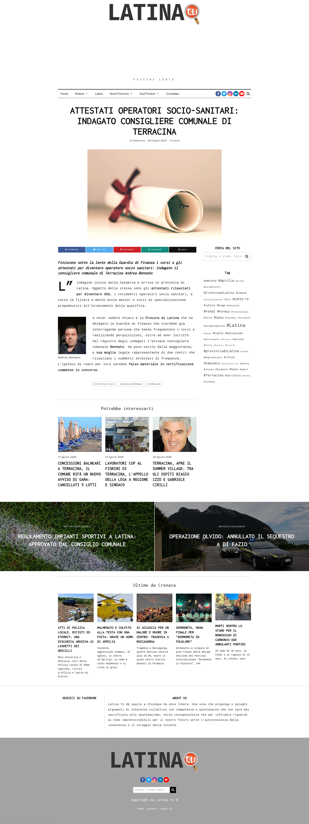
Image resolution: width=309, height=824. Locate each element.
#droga (221, 305)
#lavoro (207, 333)
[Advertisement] (154, 51)
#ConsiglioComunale (131, 384)
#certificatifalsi (104, 384)
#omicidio (238, 339)
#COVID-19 (240, 299)
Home (64, 94)
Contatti (152, 808)
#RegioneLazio (213, 357)
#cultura (209, 305)
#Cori (228, 299)
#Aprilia (226, 280)
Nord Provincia (119, 94)
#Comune (241, 292)
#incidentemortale (214, 326)
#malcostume (234, 333)
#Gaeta (219, 317)
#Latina (236, 325)
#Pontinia (219, 345)
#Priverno (230, 345)
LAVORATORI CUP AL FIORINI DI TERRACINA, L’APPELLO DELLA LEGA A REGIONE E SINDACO (126, 474)
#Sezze (233, 369)
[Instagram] (230, 93)
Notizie (79, 94)
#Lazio (218, 333)
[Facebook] (218, 93)
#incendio (230, 317)
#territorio (233, 375)
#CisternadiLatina (219, 292)
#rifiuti (229, 357)
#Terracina (154, 384)
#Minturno (226, 339)
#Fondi (209, 311)
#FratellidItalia (239, 312)
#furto (208, 317)
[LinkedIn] (236, 93)
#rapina (244, 351)
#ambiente (210, 280)
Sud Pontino (147, 94)
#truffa (246, 376)
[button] (246, 256)
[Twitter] (224, 93)
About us (166, 808)
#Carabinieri (212, 286)
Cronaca (175, 140)
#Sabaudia (212, 363)
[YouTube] (241, 93)
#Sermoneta (221, 369)
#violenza (209, 381)
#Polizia (208, 345)
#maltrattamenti (212, 339)
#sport (244, 369)
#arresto (240, 281)
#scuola (209, 369)
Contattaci (172, 94)
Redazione (138, 140)
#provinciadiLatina (221, 351)
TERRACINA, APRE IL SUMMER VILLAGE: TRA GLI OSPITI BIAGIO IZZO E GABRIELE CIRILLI (173, 474)
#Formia (223, 311)
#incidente (244, 317)
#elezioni (233, 305)
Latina (99, 94)
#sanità (244, 363)
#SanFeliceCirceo (230, 364)
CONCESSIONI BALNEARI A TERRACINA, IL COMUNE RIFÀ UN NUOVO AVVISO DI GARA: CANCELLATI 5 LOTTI (79, 474)
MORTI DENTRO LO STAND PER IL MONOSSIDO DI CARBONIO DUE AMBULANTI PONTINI (230, 635)
